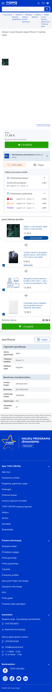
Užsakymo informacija (12, 586)
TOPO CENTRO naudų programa (17, 506)
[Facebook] (5, 670)
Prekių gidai (7, 598)
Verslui (5, 518)
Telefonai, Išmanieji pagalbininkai (17, 17)
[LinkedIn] (25, 678)
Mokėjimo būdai (9, 546)
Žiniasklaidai (7, 529)
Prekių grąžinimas (10, 563)
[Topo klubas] (26, 443)
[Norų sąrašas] (43, 3)
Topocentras (7, 15)
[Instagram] (5, 678)
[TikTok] (12, 678)
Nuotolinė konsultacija (15, 629)
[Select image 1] (5, 62)
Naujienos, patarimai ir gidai (14, 483)
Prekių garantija (9, 557)
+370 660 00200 (12, 641)
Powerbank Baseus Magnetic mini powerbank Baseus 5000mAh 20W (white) (35, 305)
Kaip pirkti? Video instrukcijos (15, 581)
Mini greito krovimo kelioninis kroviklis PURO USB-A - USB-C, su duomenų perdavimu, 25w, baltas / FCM (36, 280)
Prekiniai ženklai (9, 495)
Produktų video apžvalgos (13, 604)
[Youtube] (18, 678)
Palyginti (40, 165)
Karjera (5, 512)
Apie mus (6, 472)
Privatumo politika (10, 575)
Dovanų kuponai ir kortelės (14, 500)
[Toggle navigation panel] (3, 3)
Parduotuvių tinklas (11, 477)
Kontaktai (6, 524)
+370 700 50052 (12, 623)
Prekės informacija (43, 125)
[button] (26, 178)
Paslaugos (6, 489)
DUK (4, 592)
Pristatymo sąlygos (10, 552)
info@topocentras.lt (14, 647)
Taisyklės (6, 569)
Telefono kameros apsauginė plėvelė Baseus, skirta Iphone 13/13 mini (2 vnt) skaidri (35, 254)
